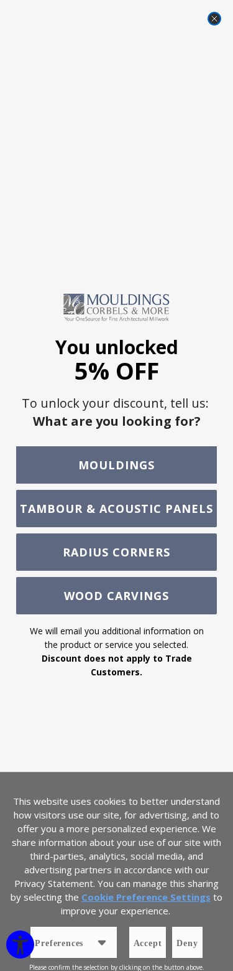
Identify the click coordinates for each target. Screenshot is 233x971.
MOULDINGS (116, 464)
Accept (148, 943)
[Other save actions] (102, 942)
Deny (187, 943)
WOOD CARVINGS (116, 595)
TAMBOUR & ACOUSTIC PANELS (116, 508)
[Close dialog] (214, 18)
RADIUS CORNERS (116, 552)
